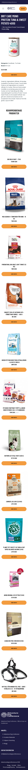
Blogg (5, 743)
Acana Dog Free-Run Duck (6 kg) (14, 641)
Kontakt (14, 765)
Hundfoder (11, 63)
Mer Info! (14, 75)
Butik (23, 8)
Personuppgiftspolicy (9, 767)
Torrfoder (18, 63)
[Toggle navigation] (3, 8)
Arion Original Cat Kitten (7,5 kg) (14, 595)
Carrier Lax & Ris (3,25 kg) (14, 501)
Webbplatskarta (20, 767)
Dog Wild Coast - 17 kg (14, 159)
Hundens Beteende (9, 737)
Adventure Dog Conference (11, 734)
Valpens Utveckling (9, 740)
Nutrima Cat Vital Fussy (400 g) (14, 456)
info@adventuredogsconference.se (9, 2)
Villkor (19, 765)
